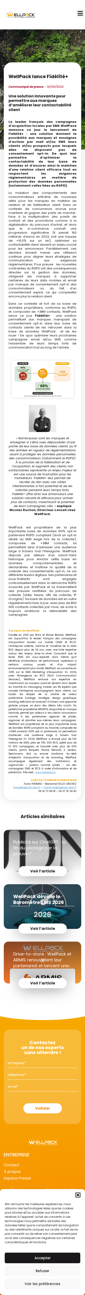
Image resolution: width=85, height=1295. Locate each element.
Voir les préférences (42, 1283)
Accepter (42, 1257)
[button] (78, 1195)
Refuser (42, 1270)
